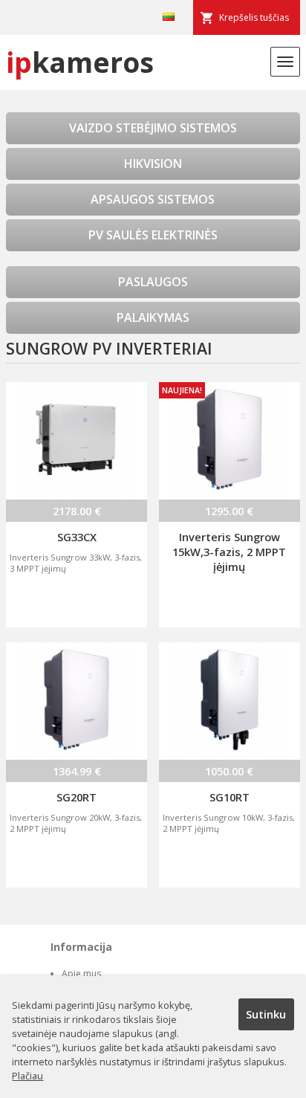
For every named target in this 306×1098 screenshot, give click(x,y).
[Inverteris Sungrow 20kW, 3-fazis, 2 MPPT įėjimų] (76, 701)
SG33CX (77, 536)
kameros (80, 62)
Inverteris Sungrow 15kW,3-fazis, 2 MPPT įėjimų (229, 551)
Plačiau (27, 1075)
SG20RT (76, 796)
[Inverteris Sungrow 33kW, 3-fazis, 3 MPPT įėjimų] (76, 441)
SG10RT (229, 796)
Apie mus (81, 973)
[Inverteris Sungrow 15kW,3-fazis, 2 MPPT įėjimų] (229, 441)
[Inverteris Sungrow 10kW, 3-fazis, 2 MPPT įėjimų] (229, 701)
